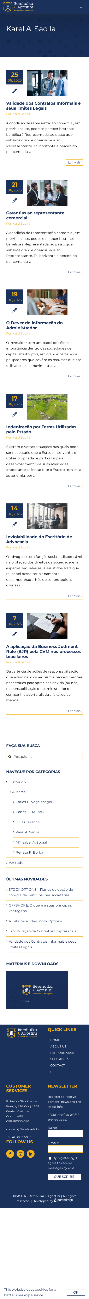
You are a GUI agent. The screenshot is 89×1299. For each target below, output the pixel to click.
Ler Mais (74, 162)
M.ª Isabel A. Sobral (31, 842)
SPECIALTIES (59, 1059)
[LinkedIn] (31, 1154)
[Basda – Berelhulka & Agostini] (18, 3)
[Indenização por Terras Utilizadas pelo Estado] (47, 407)
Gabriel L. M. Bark (30, 812)
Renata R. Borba (29, 852)
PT (52, 1072)
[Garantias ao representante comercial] (47, 193)
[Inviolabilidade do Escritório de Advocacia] (47, 516)
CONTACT (57, 1065)
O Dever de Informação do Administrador (34, 325)
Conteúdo (17, 782)
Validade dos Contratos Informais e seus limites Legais (43, 106)
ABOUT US (58, 1046)
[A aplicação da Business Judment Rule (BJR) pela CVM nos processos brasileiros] (47, 626)
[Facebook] (10, 1154)
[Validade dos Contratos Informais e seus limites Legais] (47, 83)
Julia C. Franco (28, 822)
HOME (55, 1040)
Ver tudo (16, 863)
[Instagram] (20, 1154)
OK (75, 1292)
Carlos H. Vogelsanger (34, 802)
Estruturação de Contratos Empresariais (42, 931)
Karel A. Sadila (27, 832)
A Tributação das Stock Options (35, 921)
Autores (19, 792)
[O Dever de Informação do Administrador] (47, 302)
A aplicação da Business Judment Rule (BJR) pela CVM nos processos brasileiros (43, 651)
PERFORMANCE (62, 1053)
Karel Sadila (21, 114)
